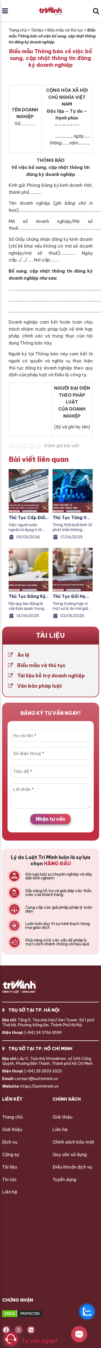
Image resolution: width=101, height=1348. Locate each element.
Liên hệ (9, 1192)
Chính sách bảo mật (73, 1142)
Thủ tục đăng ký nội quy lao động (28, 596)
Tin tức (9, 1179)
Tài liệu (37, 30)
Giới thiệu (12, 1129)
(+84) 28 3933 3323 (32, 1071)
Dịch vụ (9, 1142)
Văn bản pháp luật (39, 686)
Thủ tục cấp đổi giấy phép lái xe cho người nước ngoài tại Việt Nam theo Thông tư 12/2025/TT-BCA (27, 517)
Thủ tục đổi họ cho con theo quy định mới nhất (72, 596)
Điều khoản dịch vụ (72, 1167)
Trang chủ (18, 30)
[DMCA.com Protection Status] (42, 1314)
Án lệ (23, 655)
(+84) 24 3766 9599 (32, 1032)
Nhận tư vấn (50, 819)
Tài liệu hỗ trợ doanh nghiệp (51, 675)
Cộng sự (10, 1154)
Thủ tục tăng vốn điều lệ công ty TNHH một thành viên (72, 517)
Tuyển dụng (64, 1179)
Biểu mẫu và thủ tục (65, 30)
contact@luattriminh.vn (30, 1078)
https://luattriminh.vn (30, 1086)
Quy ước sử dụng (70, 1154)
